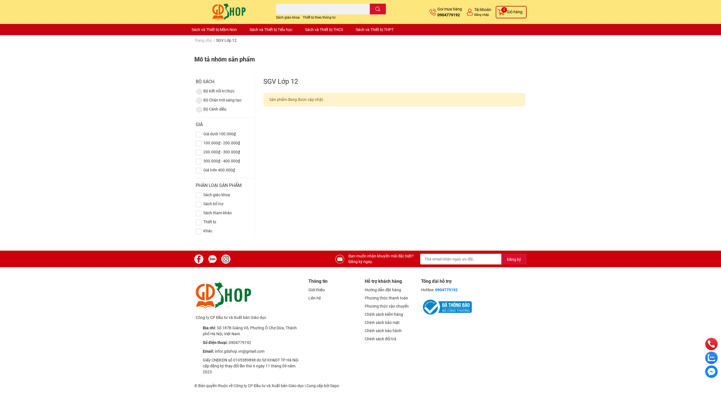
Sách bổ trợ (213, 204)
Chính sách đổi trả (380, 339)
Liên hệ (314, 298)
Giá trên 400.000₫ (219, 170)
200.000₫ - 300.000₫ (221, 152)
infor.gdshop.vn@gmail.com (239, 351)
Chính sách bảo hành (383, 330)
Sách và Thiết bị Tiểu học (271, 29)
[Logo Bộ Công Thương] (446, 306)
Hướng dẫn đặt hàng (383, 290)
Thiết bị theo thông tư (319, 17)
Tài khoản (482, 9)
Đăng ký (514, 259)
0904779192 (448, 15)
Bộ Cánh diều (214, 109)
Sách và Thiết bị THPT (375, 29)
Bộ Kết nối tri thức (219, 91)
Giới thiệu (316, 290)
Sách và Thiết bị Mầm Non (214, 29)
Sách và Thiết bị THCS (324, 29)
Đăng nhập (481, 15)
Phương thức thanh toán (386, 298)
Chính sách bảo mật (382, 322)
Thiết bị (209, 222)
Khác (207, 231)
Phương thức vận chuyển (387, 306)
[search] (378, 9)
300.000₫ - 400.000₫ (221, 161)
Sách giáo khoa (288, 17)
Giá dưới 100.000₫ (219, 134)
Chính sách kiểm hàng (384, 314)
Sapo (334, 385)
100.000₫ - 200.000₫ (221, 143)
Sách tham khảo (217, 213)
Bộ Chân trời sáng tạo (222, 100)
